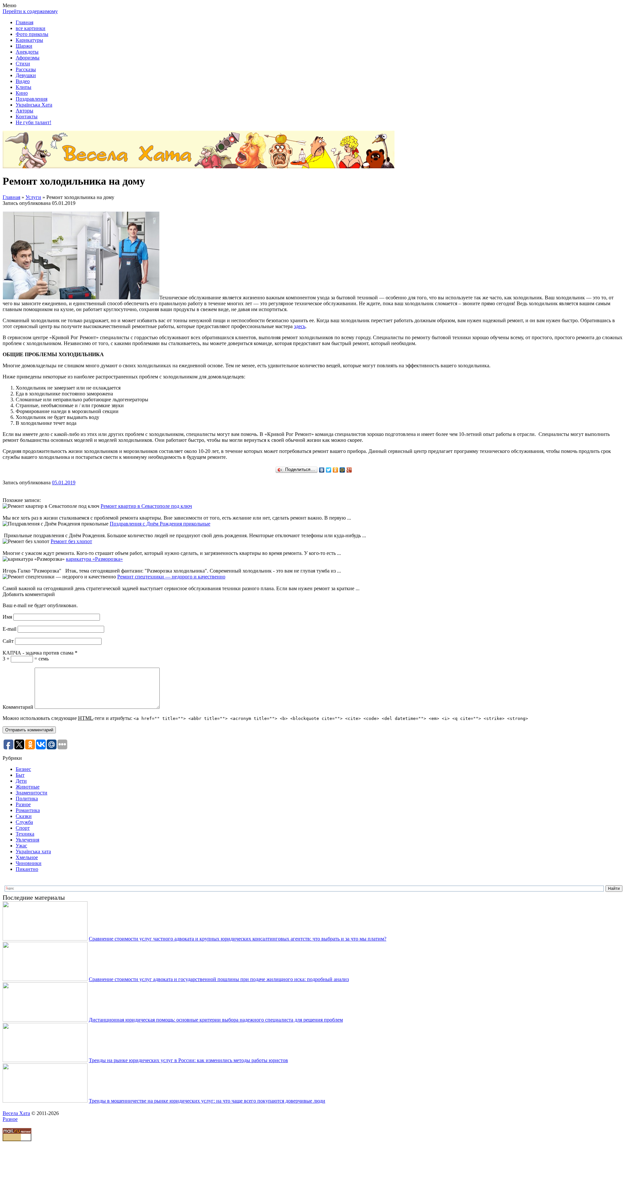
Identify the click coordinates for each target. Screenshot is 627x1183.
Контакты (27, 116)
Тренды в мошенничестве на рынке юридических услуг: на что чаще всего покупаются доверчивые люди (207, 1101)
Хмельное (27, 857)
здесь (299, 326)
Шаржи (24, 46)
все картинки (30, 28)
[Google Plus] (349, 470)
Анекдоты (27, 52)
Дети (21, 781)
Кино (22, 93)
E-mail (9, 629)
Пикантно (27, 869)
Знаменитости (31, 792)
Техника (25, 834)
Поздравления (31, 99)
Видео (23, 81)
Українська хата (33, 851)
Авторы (24, 110)
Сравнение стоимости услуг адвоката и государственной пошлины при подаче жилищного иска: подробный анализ (219, 979)
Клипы (23, 87)
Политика (27, 798)
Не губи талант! (33, 122)
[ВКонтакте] (321, 470)
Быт (20, 775)
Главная (24, 22)
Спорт (23, 828)
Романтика (28, 810)
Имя (7, 617)
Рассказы (26, 69)
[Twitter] (328, 470)
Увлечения (27, 839)
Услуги (33, 197)
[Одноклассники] (335, 470)
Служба (24, 822)
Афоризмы (28, 57)
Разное (23, 804)
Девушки (26, 75)
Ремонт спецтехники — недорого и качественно (171, 576)
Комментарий (18, 707)
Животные (28, 787)
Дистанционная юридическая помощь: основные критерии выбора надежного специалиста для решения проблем (216, 1020)
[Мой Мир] (342, 470)
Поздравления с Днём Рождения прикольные (160, 523)
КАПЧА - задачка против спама (40, 653)
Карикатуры (29, 40)
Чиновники (28, 863)
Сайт (8, 641)
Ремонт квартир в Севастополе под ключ (146, 506)
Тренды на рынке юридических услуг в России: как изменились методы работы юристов (188, 1060)
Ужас (21, 845)
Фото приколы (32, 34)
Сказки (24, 816)
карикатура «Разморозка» (94, 559)
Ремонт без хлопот (71, 541)
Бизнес (23, 769)
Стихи (23, 63)
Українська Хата (34, 105)
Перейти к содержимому (30, 11)
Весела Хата (16, 1113)
